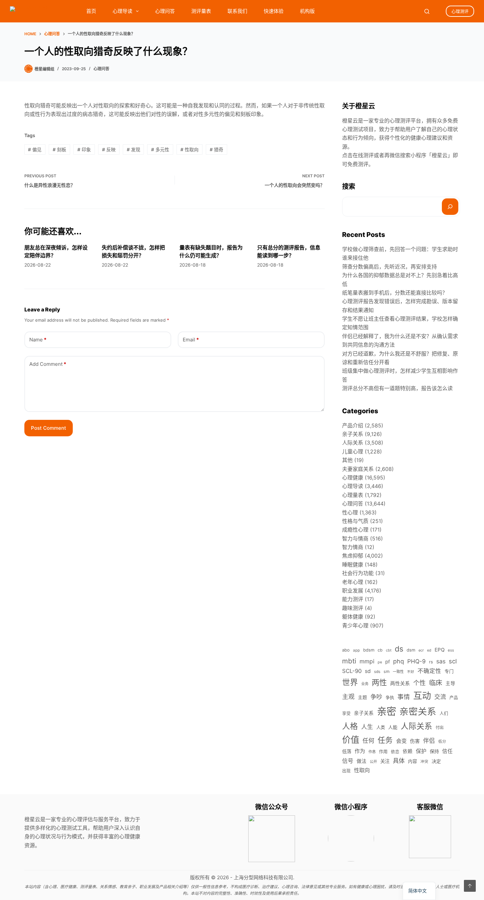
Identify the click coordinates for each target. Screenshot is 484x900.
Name (37, 339)
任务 (385, 740)
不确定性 (429, 670)
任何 (368, 740)
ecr (421, 650)
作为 (360, 751)
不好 (410, 672)
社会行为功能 (358, 573)
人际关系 (352, 442)
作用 (383, 751)
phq (398, 661)
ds (399, 648)
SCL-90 (352, 671)
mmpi (367, 661)
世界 (350, 682)
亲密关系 (417, 711)
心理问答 (165, 11)
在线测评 (363, 155)
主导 (450, 683)
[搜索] (450, 206)
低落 (346, 751)
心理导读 (122, 11)
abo (346, 650)
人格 (350, 726)
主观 (348, 697)
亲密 (386, 711)
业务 (364, 684)
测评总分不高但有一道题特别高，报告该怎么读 (397, 388)
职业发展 (352, 590)
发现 (133, 149)
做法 (361, 761)
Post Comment (48, 428)
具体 (399, 760)
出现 (346, 770)
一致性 (398, 671)
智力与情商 (355, 538)
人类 (380, 727)
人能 (392, 727)
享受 (346, 713)
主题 (362, 697)
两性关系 (400, 683)
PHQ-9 (416, 661)
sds (377, 671)
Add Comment (47, 364)
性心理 (350, 512)
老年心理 (352, 582)
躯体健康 (352, 616)
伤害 (415, 741)
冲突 (424, 761)
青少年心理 (355, 625)
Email (191, 339)
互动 (422, 695)
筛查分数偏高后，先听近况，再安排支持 (389, 266)
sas (440, 661)
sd (368, 671)
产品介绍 (352, 425)
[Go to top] (470, 886)
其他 (347, 460)
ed (429, 650)
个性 (419, 683)
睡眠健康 (352, 564)
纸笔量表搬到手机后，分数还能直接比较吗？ (394, 292)
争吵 (376, 696)
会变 (401, 741)
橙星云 (439, 155)
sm (387, 671)
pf (387, 662)
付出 (440, 727)
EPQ (439, 650)
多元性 (160, 149)
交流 (440, 696)
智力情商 (352, 547)
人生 (367, 726)
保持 (434, 751)
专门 (449, 671)
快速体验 (273, 11)
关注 (385, 761)
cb (380, 650)
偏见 (34, 149)
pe (380, 662)
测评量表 (201, 11)
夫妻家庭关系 (358, 469)
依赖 (408, 751)
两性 (379, 682)
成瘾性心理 (355, 529)
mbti (349, 661)
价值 (350, 740)
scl (453, 661)
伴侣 (429, 740)
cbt (388, 650)
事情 (403, 697)
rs (431, 661)
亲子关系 (352, 434)
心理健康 (352, 477)
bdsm (368, 650)
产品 (453, 697)
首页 (91, 11)
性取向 (189, 149)
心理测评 (460, 11)
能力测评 (352, 599)
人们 (444, 713)
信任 (447, 751)
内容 (412, 761)
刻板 (59, 149)
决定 (436, 761)
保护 (421, 751)
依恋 (395, 751)
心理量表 (352, 495)
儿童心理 (352, 451)
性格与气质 (355, 521)
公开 (373, 761)
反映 (109, 149)
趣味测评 (352, 608)
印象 (84, 149)
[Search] (426, 11)
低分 (442, 741)
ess (451, 650)
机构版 (307, 11)
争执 (390, 697)
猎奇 (216, 149)
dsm (411, 650)
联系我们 (237, 11)
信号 (347, 760)
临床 (435, 683)
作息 (372, 751)
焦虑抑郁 (352, 555)
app (356, 650)
